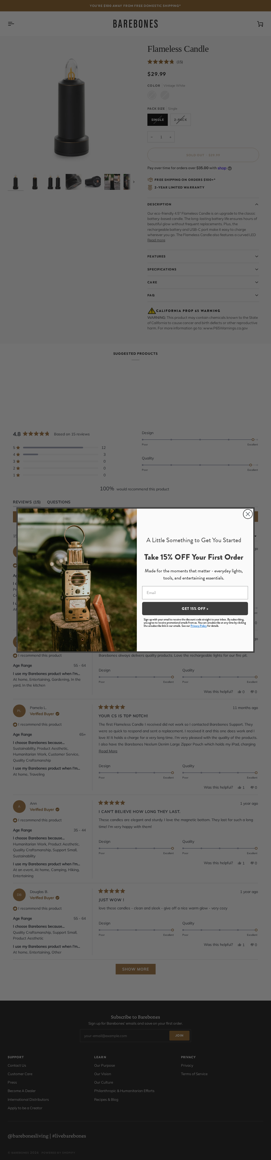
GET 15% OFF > (195, 608)
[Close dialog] (247, 514)
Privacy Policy (199, 626)
